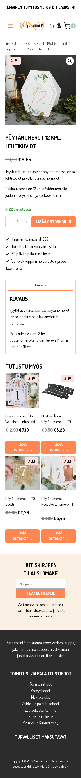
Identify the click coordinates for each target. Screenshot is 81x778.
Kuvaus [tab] (40, 285)
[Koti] (7, 43)
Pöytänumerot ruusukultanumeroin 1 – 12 (58, 504)
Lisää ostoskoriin (53, 221)
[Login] (59, 26)
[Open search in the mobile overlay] (52, 26)
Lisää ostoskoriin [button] (22, 447)
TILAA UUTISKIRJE (40, 593)
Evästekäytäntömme (40, 710)
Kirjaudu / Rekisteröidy (40, 722)
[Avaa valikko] (10, 25)
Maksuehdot (40, 697)
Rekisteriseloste (40, 716)
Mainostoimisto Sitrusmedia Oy (47, 766)
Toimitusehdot (41, 684)
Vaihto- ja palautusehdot (40, 703)
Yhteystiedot (40, 690)
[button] (70, 61)
